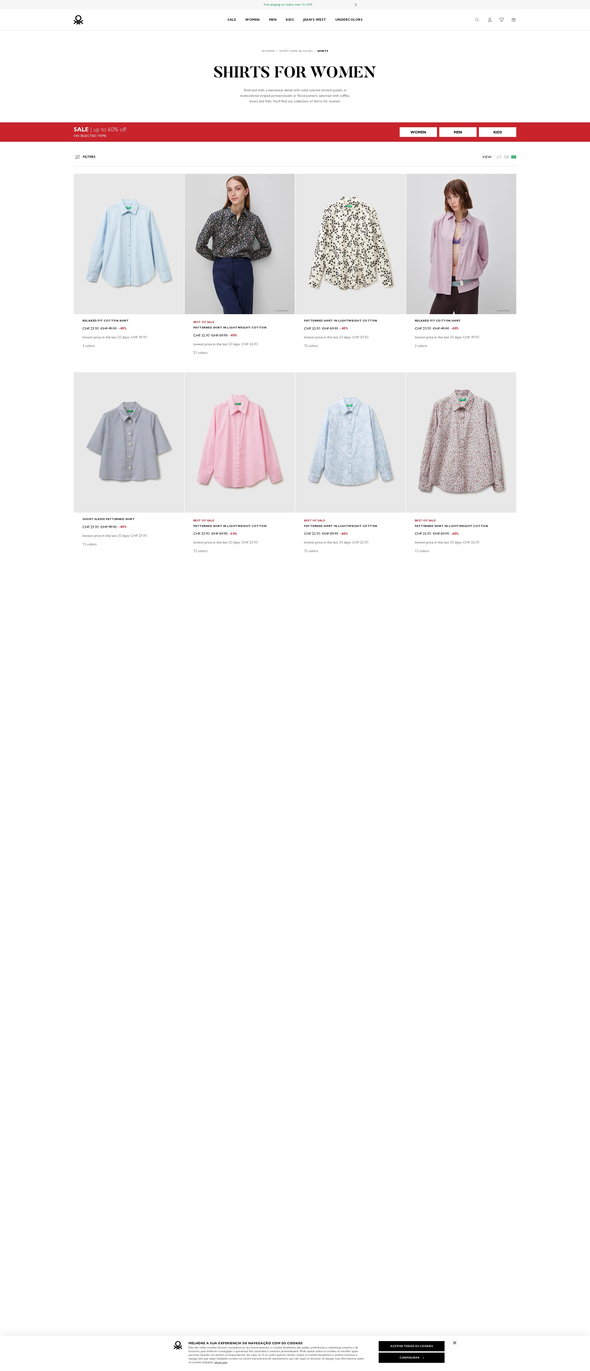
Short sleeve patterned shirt (109, 519)
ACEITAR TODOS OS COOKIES (411, 1346)
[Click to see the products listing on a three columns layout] (513, 157)
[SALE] (295, 132)
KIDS (290, 20)
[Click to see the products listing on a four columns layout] (506, 157)
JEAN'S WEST (314, 20)
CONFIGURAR (409, 1357)
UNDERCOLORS (349, 20)
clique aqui (221, 1362)
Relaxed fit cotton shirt (106, 320)
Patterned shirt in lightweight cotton (230, 327)
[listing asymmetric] (499, 157)
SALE (231, 20)
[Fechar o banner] (454, 1342)
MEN (273, 20)
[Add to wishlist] (81, 179)
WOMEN (252, 20)
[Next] (356, 4)
